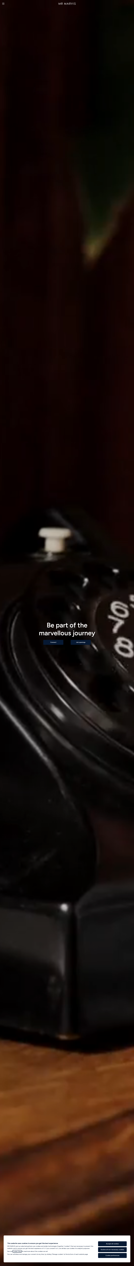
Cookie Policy (17, 1251)
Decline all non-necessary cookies (112, 1249)
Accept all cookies (112, 1244)
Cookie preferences (112, 1255)
